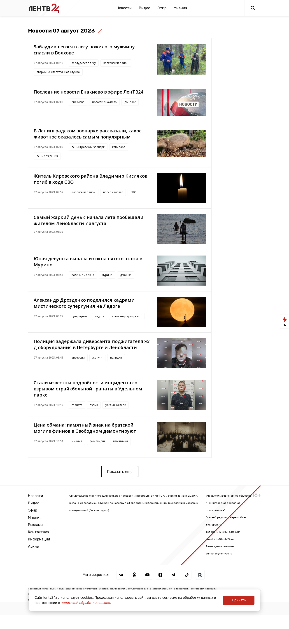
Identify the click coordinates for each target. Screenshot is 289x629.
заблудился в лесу (84, 63)
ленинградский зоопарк (88, 147)
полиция (116, 357)
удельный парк (115, 405)
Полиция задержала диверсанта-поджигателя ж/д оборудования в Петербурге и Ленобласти (92, 344)
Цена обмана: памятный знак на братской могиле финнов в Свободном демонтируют (85, 428)
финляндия (97, 441)
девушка (125, 275)
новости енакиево (104, 102)
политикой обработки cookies (85, 603)
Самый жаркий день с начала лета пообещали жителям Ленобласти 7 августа (88, 220)
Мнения (180, 8)
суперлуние (79, 316)
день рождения (47, 156)
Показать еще (120, 471)
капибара (118, 147)
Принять (239, 600)
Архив (33, 546)
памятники (120, 441)
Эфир (161, 8)
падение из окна (83, 275)
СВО (133, 192)
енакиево (78, 102)
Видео (144, 8)
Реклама (35, 525)
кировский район (84, 192)
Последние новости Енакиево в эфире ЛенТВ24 (88, 92)
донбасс (130, 102)
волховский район (115, 63)
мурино (107, 275)
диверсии (78, 357)
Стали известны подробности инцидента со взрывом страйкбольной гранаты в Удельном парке (88, 389)
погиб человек (113, 192)
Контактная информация (39, 535)
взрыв (94, 405)
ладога (99, 316)
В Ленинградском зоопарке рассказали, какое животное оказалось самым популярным (88, 134)
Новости (124, 8)
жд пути (97, 357)
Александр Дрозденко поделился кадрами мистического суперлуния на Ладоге (84, 303)
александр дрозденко (127, 316)
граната (77, 405)
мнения (77, 441)
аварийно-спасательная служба (58, 72)
